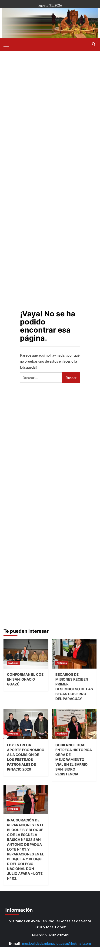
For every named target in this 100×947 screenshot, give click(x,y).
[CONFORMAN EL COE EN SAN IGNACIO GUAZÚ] (25, 654)
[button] (8, 44)
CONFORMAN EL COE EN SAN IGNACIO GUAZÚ (25, 679)
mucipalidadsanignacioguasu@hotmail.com (56, 943)
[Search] (94, 44)
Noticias (13, 663)
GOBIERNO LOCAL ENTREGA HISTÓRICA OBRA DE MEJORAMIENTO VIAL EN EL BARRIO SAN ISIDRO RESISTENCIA (73, 759)
